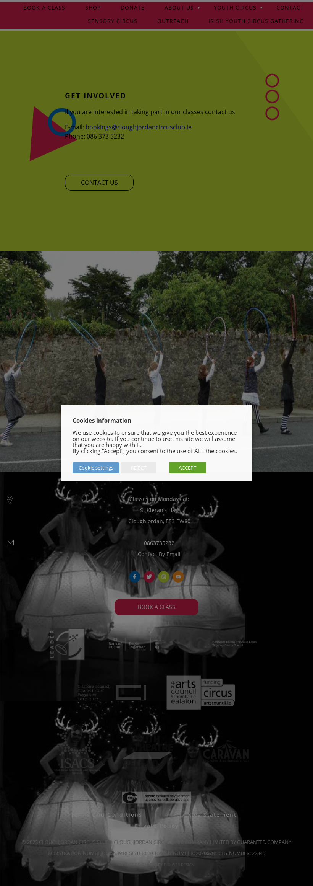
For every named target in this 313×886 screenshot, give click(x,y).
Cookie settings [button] (96, 467)
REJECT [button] (138, 467)
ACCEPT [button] (187, 467)
